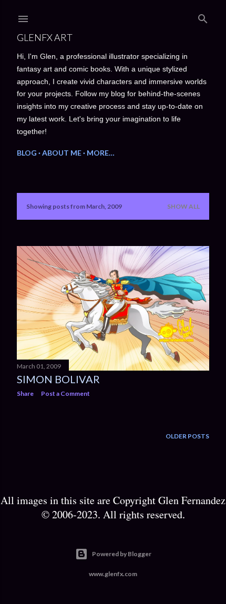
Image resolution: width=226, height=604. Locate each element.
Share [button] (25, 393)
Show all (183, 206)
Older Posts (187, 436)
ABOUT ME (61, 152)
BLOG (27, 152)
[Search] (203, 16)
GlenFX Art (45, 37)
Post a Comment (65, 393)
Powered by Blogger (121, 554)
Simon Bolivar (58, 379)
